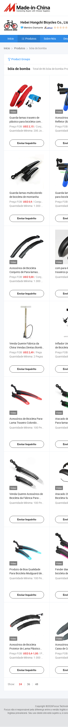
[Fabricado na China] (27, 7)
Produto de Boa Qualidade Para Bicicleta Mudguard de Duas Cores (25, 573)
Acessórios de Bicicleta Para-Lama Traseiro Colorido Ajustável (26, 422)
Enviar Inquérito (26, 143)
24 (20, 684)
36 (28, 684)
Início (11, 38)
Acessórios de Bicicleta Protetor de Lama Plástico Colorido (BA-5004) (24, 648)
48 (36, 684)
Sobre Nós (50, 38)
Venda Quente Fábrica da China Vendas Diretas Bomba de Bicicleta (26, 347)
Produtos (30, 38)
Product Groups (20, 59)
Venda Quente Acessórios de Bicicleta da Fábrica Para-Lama (26, 498)
